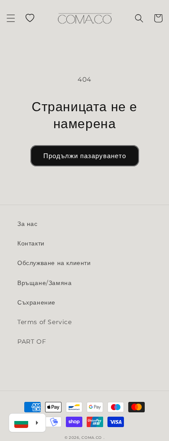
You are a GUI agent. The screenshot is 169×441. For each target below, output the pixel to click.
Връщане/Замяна (44, 283)
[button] (10, 18)
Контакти (31, 243)
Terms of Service (44, 322)
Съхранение (36, 302)
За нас (27, 224)
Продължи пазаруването (84, 156)
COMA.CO (91, 437)
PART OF (31, 341)
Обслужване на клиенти (54, 263)
